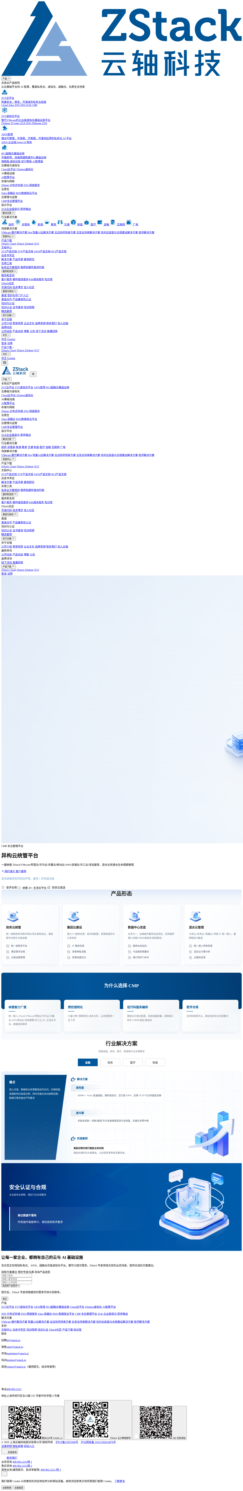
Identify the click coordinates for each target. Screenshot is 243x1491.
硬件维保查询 (20, 279)
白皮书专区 (8, 255)
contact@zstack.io (16, 1366)
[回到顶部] (4, 1474)
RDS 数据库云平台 (63, 1313)
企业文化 (29, 323)
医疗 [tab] (132, 1062)
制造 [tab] (155, 1062)
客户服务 (6, 279)
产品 (5, 78)
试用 (10, 343)
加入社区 (29, 287)
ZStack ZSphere (25, 243)
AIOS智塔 (39, 387)
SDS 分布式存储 (10, 1313)
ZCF (36, 243)
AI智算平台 (8, 177)
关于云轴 (7, 315)
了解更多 (119, 1481)
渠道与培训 (8, 291)
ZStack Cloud (8, 243)
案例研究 (29, 259)
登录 (4, 343)
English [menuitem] (11, 339)
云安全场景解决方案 (88, 232)
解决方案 (7, 213)
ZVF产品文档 (25, 251)
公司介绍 (6, 323)
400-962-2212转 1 (22, 1461)
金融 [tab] (87, 1062)
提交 (5, 1299)
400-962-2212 (14, 1389)
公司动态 (6, 331)
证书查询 (18, 307)
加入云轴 (63, 323)
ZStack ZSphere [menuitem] (25, 350)
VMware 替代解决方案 (16, 232)
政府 (4, 447)
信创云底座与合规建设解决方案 (119, 232)
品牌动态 (6, 327)
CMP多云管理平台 (12, 201)
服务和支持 (8, 271)
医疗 (42, 447)
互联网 (56, 447)
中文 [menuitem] (4, 339)
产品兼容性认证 (22, 299)
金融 (48, 447)
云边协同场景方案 (65, 232)
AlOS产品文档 (42, 251)
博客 (26, 331)
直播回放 (52, 331)
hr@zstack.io (13, 1340)
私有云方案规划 (10, 267)
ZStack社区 (7, 283)
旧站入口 (29, 1446)
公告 (32, 331)
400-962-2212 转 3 (51, 1469)
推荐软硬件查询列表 (32, 267)
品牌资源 (40, 323)
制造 (36, 447)
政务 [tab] (110, 1062)
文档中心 (6, 247)
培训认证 (6, 307)
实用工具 (6, 263)
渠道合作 (6, 299)
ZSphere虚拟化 (24, 169)
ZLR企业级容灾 (16, 209)
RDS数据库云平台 (26, 193)
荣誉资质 (18, 323)
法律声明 (6, 1446)
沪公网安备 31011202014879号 (98, 1442)
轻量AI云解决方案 (43, 232)
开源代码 (6, 287)
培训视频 (29, 307)
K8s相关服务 (36, 279)
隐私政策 (18, 1446)
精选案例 (6, 311)
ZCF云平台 (7, 387)
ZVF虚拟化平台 (24, 387)
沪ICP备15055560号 (67, 1442)
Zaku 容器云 (8, 193)
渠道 (4, 295)
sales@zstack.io (15, 1346)
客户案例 (21, 871)
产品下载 (6, 240)
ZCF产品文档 (9, 251)
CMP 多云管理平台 (86, 1313)
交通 (30, 447)
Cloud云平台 (8, 169)
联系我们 (51, 323)
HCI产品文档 (58, 251)
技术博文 (18, 287)
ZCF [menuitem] (36, 350)
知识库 (49, 279)
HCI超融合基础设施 (57, 387)
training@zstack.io (16, 1360)
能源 (18, 447)
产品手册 (18, 259)
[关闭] (33, 374)
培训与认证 (8, 303)
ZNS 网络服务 (31, 185)
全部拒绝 (7, 1488)
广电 (62, 447)
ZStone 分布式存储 (12, 185)
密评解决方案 (146, 232)
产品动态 (18, 331)
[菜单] (4, 363)
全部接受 (19, 1488)
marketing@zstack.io (18, 1353)
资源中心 (7, 236)
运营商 (11, 447)
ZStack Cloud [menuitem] (8, 350)
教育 (24, 447)
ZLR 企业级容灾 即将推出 (113, 1313)
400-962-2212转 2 (22, 1465)
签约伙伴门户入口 (17, 295)
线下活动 (41, 331)
